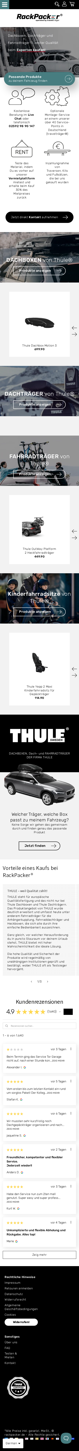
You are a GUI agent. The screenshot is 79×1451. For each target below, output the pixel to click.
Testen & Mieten (11, 1355)
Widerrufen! (21, 1322)
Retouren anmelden (19, 1288)
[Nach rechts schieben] (48, 982)
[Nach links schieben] (31, 982)
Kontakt (10, 1363)
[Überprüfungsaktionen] (70, 1048)
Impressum (12, 1282)
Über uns (11, 1342)
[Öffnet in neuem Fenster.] (24, 1067)
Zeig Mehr (58, 1060)
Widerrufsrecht (15, 1299)
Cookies (10, 1314)
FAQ (7, 1348)
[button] (60, 1012)
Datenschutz (14, 1294)
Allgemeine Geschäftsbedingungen (21, 1307)
